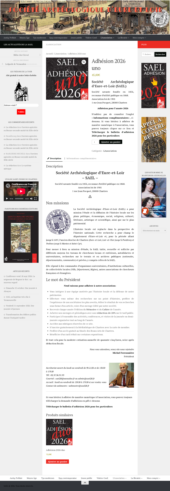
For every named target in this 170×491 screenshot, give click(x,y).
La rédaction (11, 127)
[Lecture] (7, 198)
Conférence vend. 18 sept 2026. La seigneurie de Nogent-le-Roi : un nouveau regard (19, 279)
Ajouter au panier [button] (57, 461)
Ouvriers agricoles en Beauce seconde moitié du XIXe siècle (21, 156)
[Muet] (31, 198)
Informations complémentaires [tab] (81, 158)
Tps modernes (39, 37)
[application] (21, 191)
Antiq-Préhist (10, 37)
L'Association (53, 44)
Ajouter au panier (110, 141)
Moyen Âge (24, 37)
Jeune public (76, 37)
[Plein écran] (35, 198)
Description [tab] (55, 158)
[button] (84, 62)
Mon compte (138, 37)
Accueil (49, 53)
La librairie (122, 37)
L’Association (106, 37)
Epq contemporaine (58, 37)
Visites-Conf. (91, 37)
